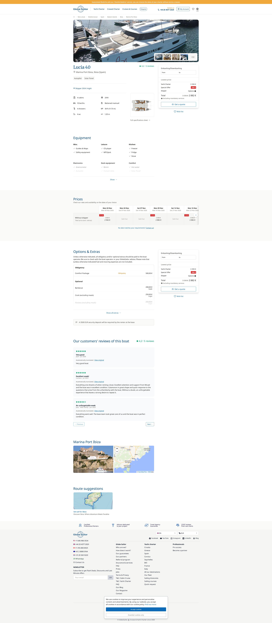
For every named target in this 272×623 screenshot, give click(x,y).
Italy (146, 569)
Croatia (147, 547)
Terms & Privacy (122, 575)
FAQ (117, 566)
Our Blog (119, 587)
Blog (197, 538)
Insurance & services (124, 563)
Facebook (154, 538)
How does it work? (123, 550)
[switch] (178, 111)
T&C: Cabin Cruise (123, 578)
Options (191, 91)
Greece (147, 550)
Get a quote (180, 104)
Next (149, 424)
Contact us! (150, 228)
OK (110, 577)
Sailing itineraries (151, 578)
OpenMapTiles (142, 472)
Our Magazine (121, 590)
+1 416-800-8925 (81, 548)
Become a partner (180, 550)
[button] (99, 9)
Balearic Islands (112, 17)
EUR (182, 533)
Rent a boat (81, 17)
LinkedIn (188, 538)
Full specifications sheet (139, 120)
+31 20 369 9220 (81, 555)
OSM (149, 472)
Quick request (150, 584)
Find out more (150, 604)
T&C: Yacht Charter (123, 581)
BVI (145, 563)
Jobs (117, 572)
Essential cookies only (136, 615)
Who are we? (121, 547)
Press (118, 569)
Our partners (121, 556)
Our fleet (148, 575)
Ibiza (121, 17)
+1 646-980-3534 (81, 540)
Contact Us (79, 562)
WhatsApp (79, 559)
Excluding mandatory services (173, 98)
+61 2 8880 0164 (81, 551)
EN (160, 533)
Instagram (176, 538)
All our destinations (152, 572)
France (147, 566)
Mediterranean (93, 17)
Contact (119, 593)
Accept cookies (136, 609)
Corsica (147, 556)
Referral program (123, 559)
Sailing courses (150, 581)
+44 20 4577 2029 (82, 544)
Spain (102, 17)
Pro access (177, 547)
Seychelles (148, 559)
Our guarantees (122, 553)
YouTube (165, 538)
